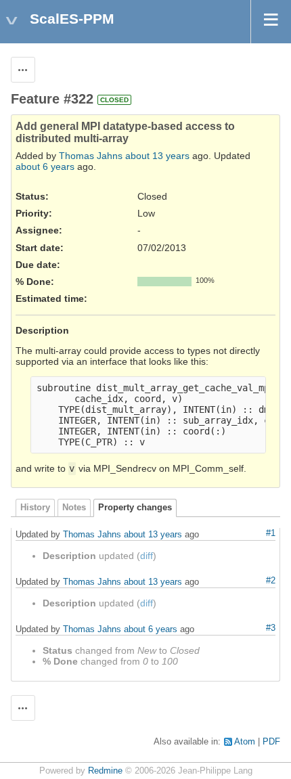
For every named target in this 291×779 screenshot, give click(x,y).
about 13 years (157, 155)
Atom (244, 742)
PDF (271, 742)
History (35, 507)
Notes (74, 507)
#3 (270, 628)
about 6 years (45, 166)
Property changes (135, 507)
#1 (270, 533)
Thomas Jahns (90, 155)
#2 (270, 580)
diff (146, 555)
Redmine (105, 771)
